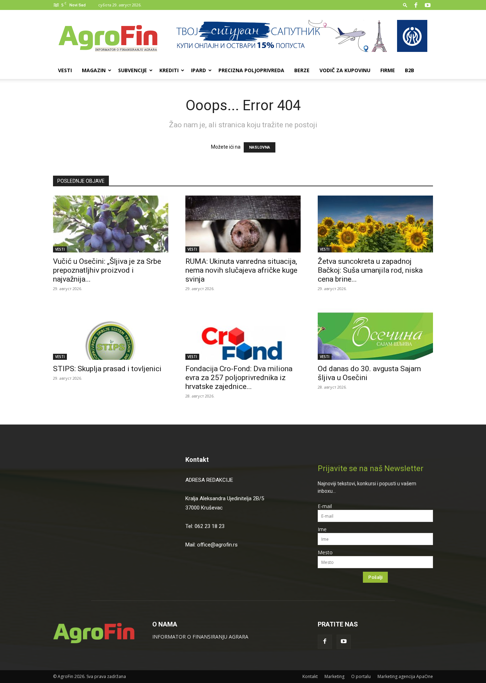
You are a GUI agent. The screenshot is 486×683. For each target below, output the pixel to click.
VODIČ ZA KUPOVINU (344, 70)
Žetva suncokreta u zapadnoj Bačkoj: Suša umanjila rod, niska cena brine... (370, 270)
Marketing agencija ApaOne (405, 676)
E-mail (325, 506)
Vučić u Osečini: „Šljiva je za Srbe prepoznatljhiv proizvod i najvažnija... (107, 270)
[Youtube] (427, 5)
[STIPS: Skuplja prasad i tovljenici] (110, 331)
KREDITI (169, 70)
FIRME (387, 70)
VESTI (65, 70)
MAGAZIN (94, 70)
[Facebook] (416, 5)
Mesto (325, 552)
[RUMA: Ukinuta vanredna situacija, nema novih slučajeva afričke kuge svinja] (243, 224)
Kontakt (197, 459)
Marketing (334, 676)
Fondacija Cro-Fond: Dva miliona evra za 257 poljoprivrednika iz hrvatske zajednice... (238, 377)
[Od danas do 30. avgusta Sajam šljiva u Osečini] (375, 331)
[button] (405, 4)
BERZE (302, 70)
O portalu (361, 676)
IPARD (198, 70)
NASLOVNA (259, 147)
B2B (409, 70)
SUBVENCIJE (132, 70)
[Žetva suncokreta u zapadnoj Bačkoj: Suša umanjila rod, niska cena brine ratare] (375, 224)
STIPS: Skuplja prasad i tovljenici (108, 368)
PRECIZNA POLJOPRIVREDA (251, 70)
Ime (322, 529)
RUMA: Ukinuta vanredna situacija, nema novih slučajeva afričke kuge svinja (241, 270)
